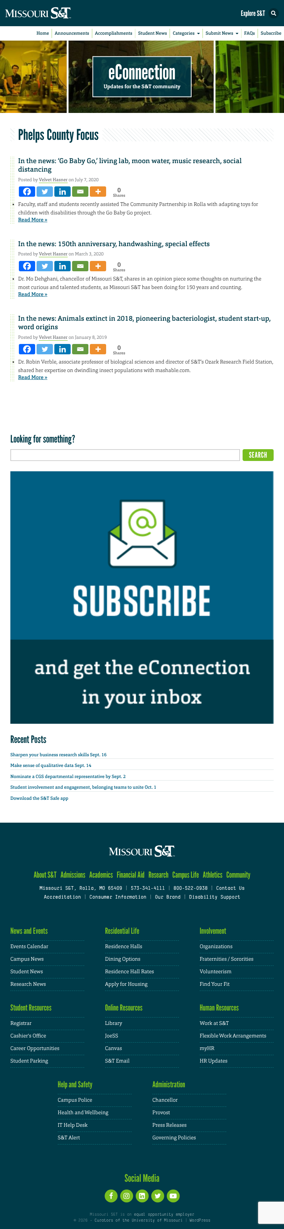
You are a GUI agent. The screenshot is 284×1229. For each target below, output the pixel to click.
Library (113, 1023)
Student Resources (30, 1008)
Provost (161, 1112)
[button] (273, 13)
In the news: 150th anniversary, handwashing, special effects (114, 244)
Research (158, 875)
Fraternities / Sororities (226, 959)
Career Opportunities (35, 1048)
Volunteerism (215, 971)
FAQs (249, 33)
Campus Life (185, 875)
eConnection (142, 72)
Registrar (20, 1023)
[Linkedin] (62, 191)
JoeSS (111, 1036)
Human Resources (219, 1008)
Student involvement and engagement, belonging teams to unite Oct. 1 (83, 787)
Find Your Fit (215, 984)
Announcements (72, 33)
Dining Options (123, 959)
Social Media (142, 1178)
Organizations (216, 946)
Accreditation (62, 897)
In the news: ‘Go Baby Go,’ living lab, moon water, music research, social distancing (130, 165)
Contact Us (230, 888)
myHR (207, 1048)
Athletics (212, 875)
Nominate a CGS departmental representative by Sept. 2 (68, 776)
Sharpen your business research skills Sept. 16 (58, 755)
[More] (98, 191)
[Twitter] (45, 191)
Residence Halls (123, 946)
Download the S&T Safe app (39, 798)
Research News (28, 984)
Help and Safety (75, 1084)
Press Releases (169, 1125)
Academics (101, 875)
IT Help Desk (73, 1125)
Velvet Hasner (53, 180)
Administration (168, 1084)
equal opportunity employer (164, 1214)
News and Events (29, 931)
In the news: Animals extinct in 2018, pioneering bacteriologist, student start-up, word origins (144, 322)
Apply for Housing (126, 984)
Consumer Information (117, 897)
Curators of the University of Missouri (139, 1220)
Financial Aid (131, 875)
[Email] (80, 191)
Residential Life (122, 931)
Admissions (72, 875)
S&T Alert (69, 1138)
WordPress (199, 1220)
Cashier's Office (28, 1036)
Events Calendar (29, 946)
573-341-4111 (148, 888)
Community (238, 875)
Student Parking (29, 1061)
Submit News (219, 33)
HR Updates (213, 1061)
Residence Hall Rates (129, 971)
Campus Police (75, 1100)
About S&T (45, 875)
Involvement (213, 931)
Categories (184, 33)
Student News (152, 33)
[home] (51, 13)
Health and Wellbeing (83, 1112)
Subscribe (271, 33)
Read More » (32, 220)
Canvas (113, 1048)
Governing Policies (174, 1138)
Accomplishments (113, 33)
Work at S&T (214, 1023)
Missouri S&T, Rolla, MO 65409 (81, 888)
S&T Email (117, 1061)
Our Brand (167, 897)
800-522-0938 (190, 888)
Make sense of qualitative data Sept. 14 (50, 765)
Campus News (27, 959)
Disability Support (214, 897)
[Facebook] (27, 191)
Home (43, 33)
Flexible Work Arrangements (233, 1036)
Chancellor (165, 1100)
